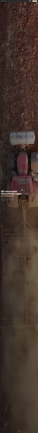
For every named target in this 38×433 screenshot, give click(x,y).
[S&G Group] (4, 1)
